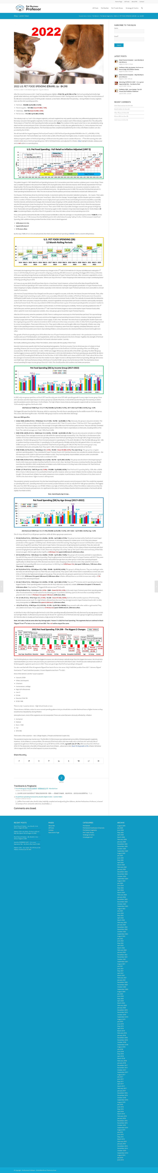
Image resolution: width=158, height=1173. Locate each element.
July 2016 (120, 1104)
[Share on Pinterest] (49, 761)
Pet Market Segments (32, 89)
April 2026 (120, 835)
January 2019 (121, 1035)
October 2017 (121, 1070)
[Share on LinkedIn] (59, 761)
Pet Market (86, 826)
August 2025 (121, 853)
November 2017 (122, 1068)
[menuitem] (118, 1)
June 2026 (120, 830)
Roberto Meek (117, 116)
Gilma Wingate (118, 112)
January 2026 (121, 842)
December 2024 (122, 872)
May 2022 (120, 943)
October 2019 (121, 1015)
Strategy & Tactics (88, 835)
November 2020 (122, 985)
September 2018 (122, 1045)
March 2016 (121, 1114)
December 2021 (122, 955)
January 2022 (121, 952)
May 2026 (120, 832)
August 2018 (121, 1047)
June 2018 (120, 1051)
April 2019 (120, 1028)
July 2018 (120, 1049)
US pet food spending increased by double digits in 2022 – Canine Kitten (39, 797)
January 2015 (121, 1144)
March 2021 (121, 975)
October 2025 (121, 849)
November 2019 (122, 1012)
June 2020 (120, 996)
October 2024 (121, 876)
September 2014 (122, 1153)
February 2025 (122, 867)
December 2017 (122, 1065)
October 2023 (121, 904)
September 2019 (122, 1017)
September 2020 (122, 989)
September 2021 (122, 962)
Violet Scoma (117, 120)
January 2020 (121, 1008)
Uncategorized (87, 837)
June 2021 (120, 968)
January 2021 (121, 980)
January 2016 (121, 1118)
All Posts (126, 1)
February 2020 (122, 1005)
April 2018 (120, 1056)
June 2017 (120, 1079)
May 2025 (120, 860)
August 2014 (121, 1155)
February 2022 (122, 950)
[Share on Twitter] (29, 761)
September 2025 (122, 851)
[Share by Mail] (98, 761)
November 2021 (122, 957)
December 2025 (122, 844)
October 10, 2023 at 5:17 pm (23, 790)
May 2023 (120, 915)
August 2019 (121, 1019)
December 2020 (122, 982)
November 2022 (122, 929)
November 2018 (122, 1040)
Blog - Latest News (21, 16)
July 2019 (120, 1021)
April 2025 (120, 862)
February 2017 (122, 1088)
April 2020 (120, 1001)
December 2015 (122, 1121)
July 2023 (120, 911)
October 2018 (121, 1042)
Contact (142, 1)
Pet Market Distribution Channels (93, 828)
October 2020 (121, 987)
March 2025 (121, 865)
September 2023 (122, 906)
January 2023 (121, 925)
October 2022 (121, 932)
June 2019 (120, 1024)
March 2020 (121, 1003)
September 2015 (122, 1128)
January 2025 (121, 869)
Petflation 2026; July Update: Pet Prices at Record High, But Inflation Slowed (26, 832)
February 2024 (122, 895)
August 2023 (121, 909)
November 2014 (122, 1148)
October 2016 (121, 1098)
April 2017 (120, 1084)
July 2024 (120, 883)
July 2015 (120, 1132)
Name (116, 28)
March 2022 (121, 948)
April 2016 (120, 1111)
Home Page (118, 1)
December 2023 (122, 899)
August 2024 (121, 881)
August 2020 (121, 991)
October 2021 (121, 959)
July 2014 (120, 1157)
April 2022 (120, 945)
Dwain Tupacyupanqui (120, 105)
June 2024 (120, 885)
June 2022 (120, 941)
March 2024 (121, 892)
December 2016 (122, 1093)
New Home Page (53, 832)
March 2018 (121, 1058)
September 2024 (122, 879)
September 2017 (122, 1072)
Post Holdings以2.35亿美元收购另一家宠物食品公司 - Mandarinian (37, 789)
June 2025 (120, 858)
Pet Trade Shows (88, 832)
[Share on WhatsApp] (39, 761)
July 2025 (120, 855)
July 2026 (120, 828)
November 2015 (122, 1123)
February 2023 (122, 922)
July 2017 (120, 1077)
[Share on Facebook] (19, 761)
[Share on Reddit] (89, 761)
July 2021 (120, 966)
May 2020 (120, 998)
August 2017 (121, 1075)
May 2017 (120, 1081)
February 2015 (122, 1141)
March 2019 (121, 1031)
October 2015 (121, 1125)
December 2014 (122, 1146)
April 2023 (120, 918)
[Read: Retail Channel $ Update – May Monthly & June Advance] (116, 76)
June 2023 (120, 913)
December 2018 (122, 1038)
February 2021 (122, 978)
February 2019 (122, 1033)
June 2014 (120, 1160)
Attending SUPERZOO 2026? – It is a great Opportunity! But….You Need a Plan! (25, 843)
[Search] (142, 8)
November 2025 (122, 846)
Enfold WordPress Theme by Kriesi (46, 1170)
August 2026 (121, 826)
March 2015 (121, 1139)
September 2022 (122, 934)
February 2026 (122, 839)
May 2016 (120, 1109)
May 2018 (120, 1054)
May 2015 (120, 1137)
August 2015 (121, 1130)
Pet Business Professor (28, 1170)
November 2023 (122, 902)
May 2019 (120, 1026)
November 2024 (122, 874)
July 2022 (120, 939)
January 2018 (121, 1063)
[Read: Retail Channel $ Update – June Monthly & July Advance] (116, 61)
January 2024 (121, 897)
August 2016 (121, 1102)
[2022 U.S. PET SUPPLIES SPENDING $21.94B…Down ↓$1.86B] (156, 586)
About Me (134, 1)
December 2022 (122, 927)
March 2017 (121, 1086)
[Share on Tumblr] (69, 761)
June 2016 (120, 1107)
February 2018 (122, 1061)
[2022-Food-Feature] (59, 54)
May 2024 (120, 888)
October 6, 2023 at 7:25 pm (23, 798)
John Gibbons (45, 89)
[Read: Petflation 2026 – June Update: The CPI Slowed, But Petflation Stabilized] (116, 91)
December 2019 (122, 1010)
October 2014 (121, 1151)
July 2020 (120, 994)
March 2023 (121, 920)
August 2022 (121, 936)
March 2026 (121, 837)
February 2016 (122, 1116)
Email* (116, 36)
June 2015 (120, 1134)
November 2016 (122, 1095)
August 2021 (121, 964)
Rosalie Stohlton (118, 109)
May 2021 (120, 971)
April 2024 (120, 890)
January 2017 (121, 1091)
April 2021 (120, 973)
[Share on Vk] (79, 761)
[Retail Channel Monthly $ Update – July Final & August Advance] (1, 586)
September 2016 (122, 1100)
